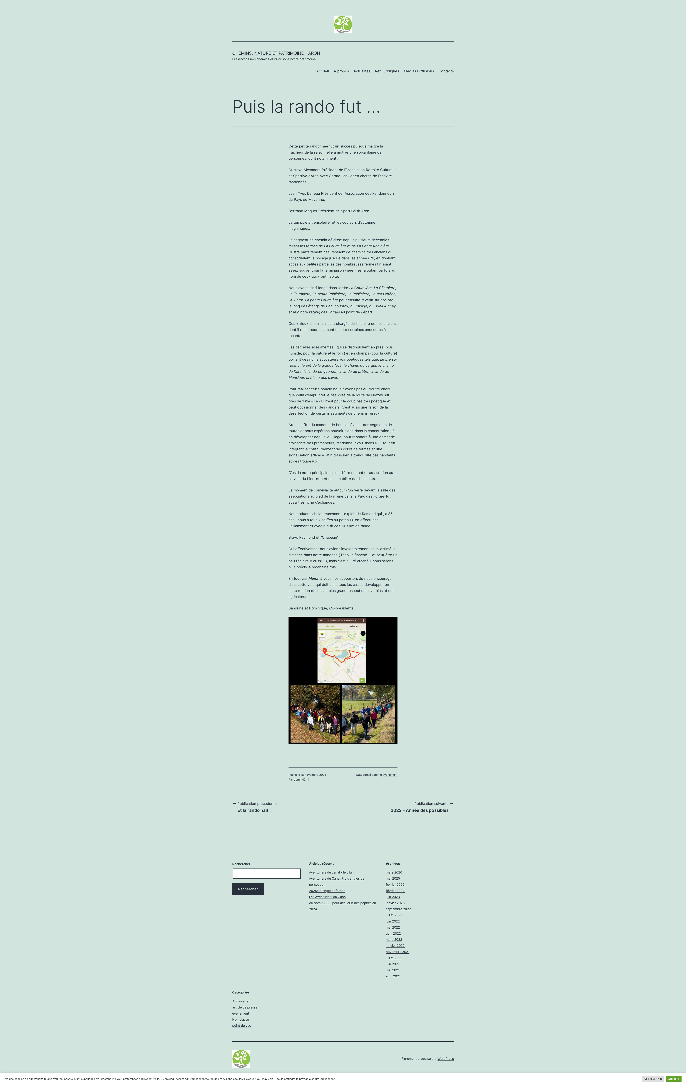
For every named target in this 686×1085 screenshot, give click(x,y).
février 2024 (395, 891)
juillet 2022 (394, 915)
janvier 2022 (395, 946)
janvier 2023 (395, 903)
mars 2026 (394, 872)
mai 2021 (392, 970)
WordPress (446, 1059)
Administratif (242, 1001)
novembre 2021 (397, 952)
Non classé (240, 1019)
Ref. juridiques (387, 71)
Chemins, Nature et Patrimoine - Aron (276, 53)
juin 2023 (393, 897)
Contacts (446, 71)
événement (390, 774)
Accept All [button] (673, 1078)
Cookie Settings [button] (653, 1078)
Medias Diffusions (419, 71)
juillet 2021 (394, 958)
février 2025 (395, 884)
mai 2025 (393, 878)
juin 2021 (392, 964)
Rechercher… (242, 864)
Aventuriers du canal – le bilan (331, 872)
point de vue (241, 1025)
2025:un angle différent (327, 891)
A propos (341, 71)
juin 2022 (393, 921)
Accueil (322, 71)
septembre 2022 (398, 909)
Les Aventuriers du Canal (327, 897)
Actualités (362, 71)
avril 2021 (393, 976)
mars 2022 (394, 939)
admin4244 (301, 779)
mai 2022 (393, 927)
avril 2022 (393, 933)
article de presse (244, 1007)
